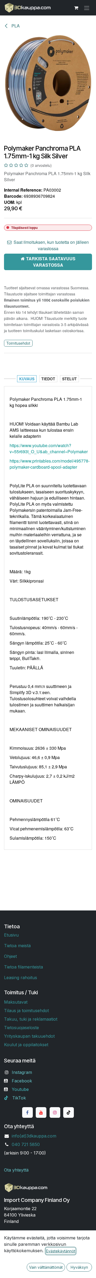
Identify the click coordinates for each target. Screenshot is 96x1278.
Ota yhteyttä (16, 1170)
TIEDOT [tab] (48, 378)
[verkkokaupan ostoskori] (76, 7)
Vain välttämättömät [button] (46, 1267)
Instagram (22, 1072)
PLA (15, 26)
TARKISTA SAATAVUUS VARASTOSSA (50, 261)
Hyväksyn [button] (79, 1267)
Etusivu (11, 935)
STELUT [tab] (69, 378)
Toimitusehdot (18, 343)
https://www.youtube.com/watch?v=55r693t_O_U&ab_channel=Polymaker (49, 448)
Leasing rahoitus (20, 977)
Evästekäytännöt (60, 1251)
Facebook (22, 1080)
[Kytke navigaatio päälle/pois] (86, 7)
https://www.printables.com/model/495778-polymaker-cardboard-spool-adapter (50, 464)
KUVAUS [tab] (26, 378)
